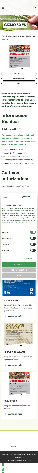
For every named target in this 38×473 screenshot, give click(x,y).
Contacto (18, 457)
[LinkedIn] (3, 469)
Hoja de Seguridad (19, 79)
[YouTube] (3, 471)
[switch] (33, 238)
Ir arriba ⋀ (14, 446)
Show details (27, 258)
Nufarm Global (31, 454)
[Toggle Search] (35, 7)
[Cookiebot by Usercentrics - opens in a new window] (22, 197)
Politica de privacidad (18, 454)
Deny (19, 276)
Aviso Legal (5, 454)
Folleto (19, 83)
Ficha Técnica (19, 74)
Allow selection (19, 270)
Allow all (19, 264)
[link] (16, 7)
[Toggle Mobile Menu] (3, 7)
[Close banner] (35, 197)
